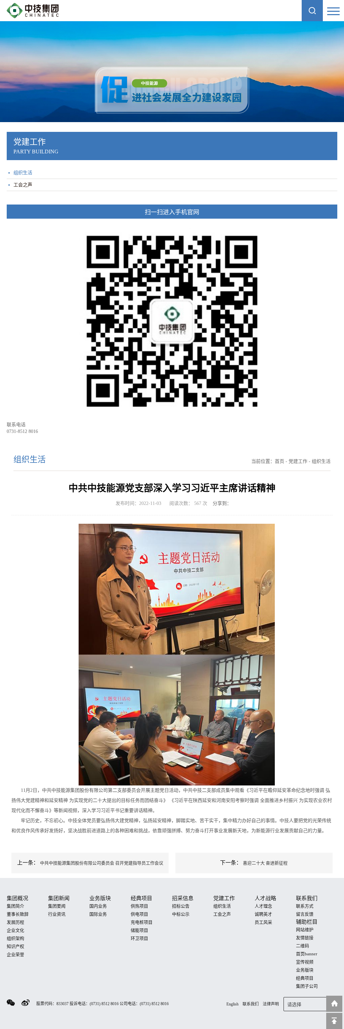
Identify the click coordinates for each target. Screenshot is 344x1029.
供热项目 (139, 906)
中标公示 (180, 914)
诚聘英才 (263, 914)
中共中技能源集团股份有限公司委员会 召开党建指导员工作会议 (101, 863)
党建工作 (298, 461)
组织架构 (15, 938)
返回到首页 (334, 1004)
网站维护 (304, 929)
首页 (279, 461)
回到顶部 (334, 1021)
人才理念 (263, 906)
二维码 (302, 945)
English (232, 1004)
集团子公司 (307, 986)
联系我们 (251, 1004)
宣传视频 (304, 961)
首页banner (306, 953)
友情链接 (304, 937)
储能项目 (139, 930)
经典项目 (304, 978)
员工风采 (263, 922)
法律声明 (271, 1004)
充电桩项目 (142, 922)
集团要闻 (57, 906)
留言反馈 (304, 914)
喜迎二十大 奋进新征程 (265, 863)
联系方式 (304, 906)
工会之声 (22, 184)
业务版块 (304, 969)
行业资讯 (57, 914)
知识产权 (15, 946)
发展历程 (15, 922)
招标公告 (180, 906)
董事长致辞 (18, 914)
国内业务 (98, 906)
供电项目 (139, 914)
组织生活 (22, 172)
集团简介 (15, 906)
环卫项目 (139, 938)
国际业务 (98, 914)
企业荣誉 (15, 954)
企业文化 (15, 930)
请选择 (294, 1004)
